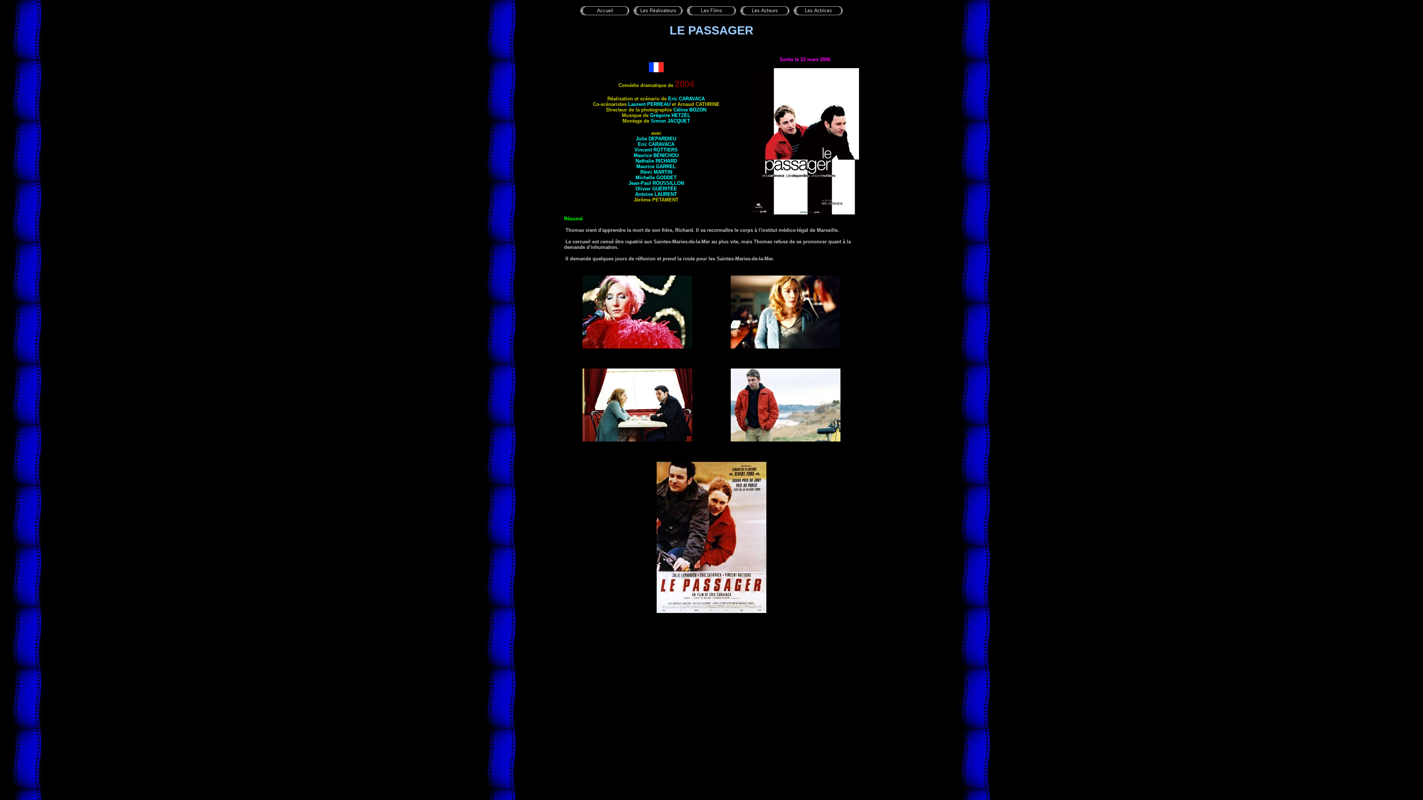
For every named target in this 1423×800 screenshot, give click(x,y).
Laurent (649, 104)
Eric (686, 98)
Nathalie (656, 161)
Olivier (656, 188)
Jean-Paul (656, 183)
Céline (689, 110)
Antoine (656, 194)
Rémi (656, 172)
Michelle (656, 177)
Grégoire (670, 115)
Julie (656, 138)
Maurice (656, 155)
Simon (670, 121)
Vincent (656, 150)
